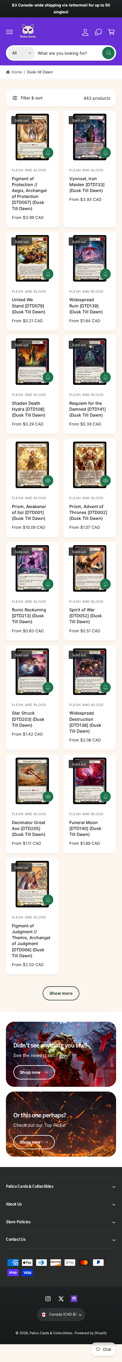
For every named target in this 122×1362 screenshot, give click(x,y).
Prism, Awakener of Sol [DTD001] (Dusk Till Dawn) (29, 512)
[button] (9, 31)
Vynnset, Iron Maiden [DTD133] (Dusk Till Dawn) (87, 184)
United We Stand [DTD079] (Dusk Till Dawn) (28, 305)
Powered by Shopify (91, 1333)
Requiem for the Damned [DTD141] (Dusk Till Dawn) (87, 409)
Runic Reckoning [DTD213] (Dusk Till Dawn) (29, 615)
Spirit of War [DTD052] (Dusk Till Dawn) (85, 615)
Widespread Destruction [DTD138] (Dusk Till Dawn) (85, 721)
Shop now (30, 1072)
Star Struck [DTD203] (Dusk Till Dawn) (28, 718)
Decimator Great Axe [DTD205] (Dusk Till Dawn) (28, 828)
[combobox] (76, 53)
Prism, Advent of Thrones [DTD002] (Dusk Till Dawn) (88, 512)
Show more (61, 993)
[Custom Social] (74, 1298)
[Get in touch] (98, 31)
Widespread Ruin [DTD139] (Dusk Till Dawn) (86, 305)
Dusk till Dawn (40, 72)
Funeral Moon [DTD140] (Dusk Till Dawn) (85, 828)
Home (16, 72)
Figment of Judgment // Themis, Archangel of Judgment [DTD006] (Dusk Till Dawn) (31, 940)
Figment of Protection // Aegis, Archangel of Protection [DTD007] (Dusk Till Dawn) (29, 193)
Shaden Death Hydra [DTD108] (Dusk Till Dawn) (28, 409)
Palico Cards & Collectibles (51, 1333)
